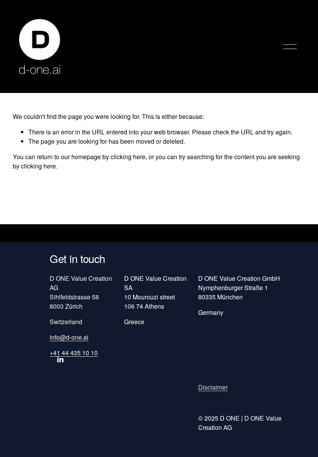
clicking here (128, 156)
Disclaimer (213, 387)
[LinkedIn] (60, 359)
